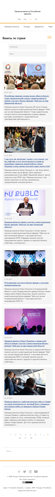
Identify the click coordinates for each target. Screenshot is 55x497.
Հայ (25, 19)
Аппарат (27, 26)
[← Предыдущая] (6, 434)
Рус (30, 19)
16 (20, 438)
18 (31, 438)
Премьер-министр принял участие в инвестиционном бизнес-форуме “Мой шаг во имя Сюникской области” (27, 224)
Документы (39, 26)
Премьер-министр (11, 26)
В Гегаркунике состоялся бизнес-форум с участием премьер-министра (26, 284)
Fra (36, 19)
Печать (8, 451)
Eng (19, 19)
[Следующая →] (36, 438)
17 (25, 438)
